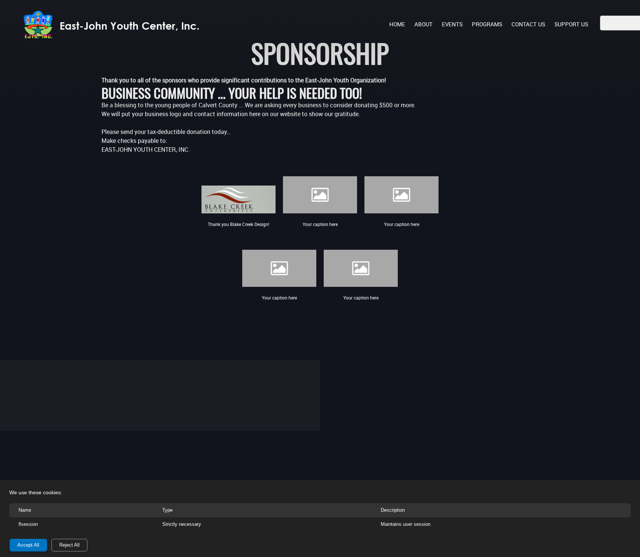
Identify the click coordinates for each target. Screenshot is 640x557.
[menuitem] (397, 24)
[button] (320, 190)
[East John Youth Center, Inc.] (114, 24)
